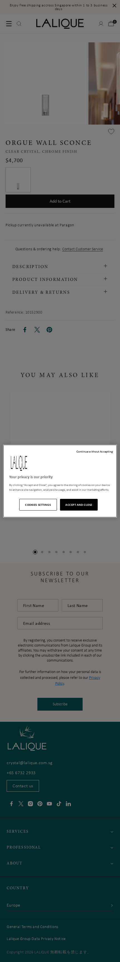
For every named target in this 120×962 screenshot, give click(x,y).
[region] (60, 481)
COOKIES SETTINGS (38, 504)
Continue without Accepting (94, 451)
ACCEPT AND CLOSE (78, 504)
